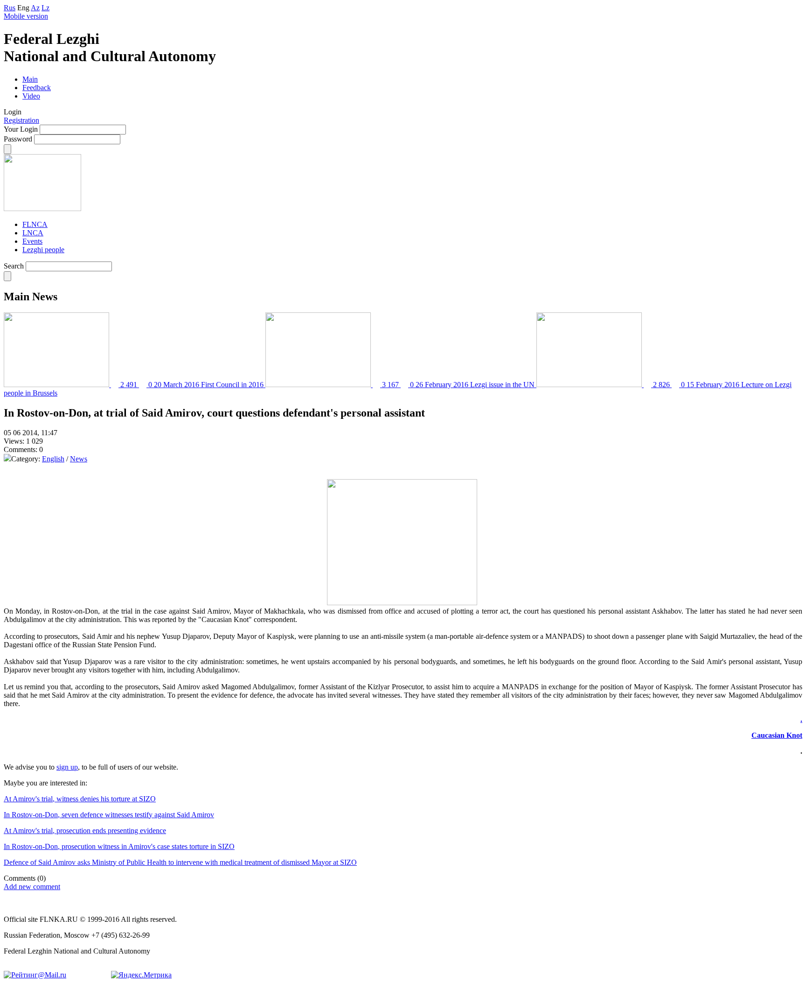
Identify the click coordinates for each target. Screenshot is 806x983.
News (78, 459)
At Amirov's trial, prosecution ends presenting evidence (85, 830)
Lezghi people (43, 250)
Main (30, 79)
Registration (21, 120)
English (53, 459)
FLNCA (35, 224)
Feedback (36, 88)
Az (35, 8)
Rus (9, 8)
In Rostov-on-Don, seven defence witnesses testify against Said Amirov (109, 815)
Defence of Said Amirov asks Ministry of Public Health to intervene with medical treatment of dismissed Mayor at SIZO (180, 862)
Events (32, 241)
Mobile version (26, 16)
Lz (45, 8)
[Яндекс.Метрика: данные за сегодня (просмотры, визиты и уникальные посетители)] (141, 975)
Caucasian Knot (776, 735)
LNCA (32, 233)
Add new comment (32, 887)
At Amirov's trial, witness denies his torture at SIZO (80, 799)
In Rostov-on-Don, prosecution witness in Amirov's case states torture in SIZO (119, 846)
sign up (67, 767)
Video (31, 96)
